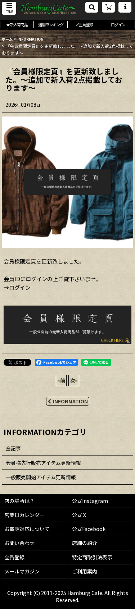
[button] (9, 8)
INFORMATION (70, 401)
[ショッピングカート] (108, 7)
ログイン (20, 287)
